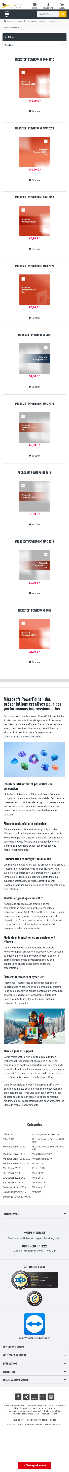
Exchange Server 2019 (14, 1187)
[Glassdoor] (34, 1396)
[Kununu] (42, 1396)
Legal (50, 1405)
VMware (36, 1192)
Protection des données (22, 1414)
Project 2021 (39, 1163)
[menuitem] (62, 6)
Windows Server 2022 (14, 1146)
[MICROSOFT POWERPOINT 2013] (34, 634)
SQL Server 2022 (11, 1168)
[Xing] (26, 1396)
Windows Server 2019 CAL (16, 1163)
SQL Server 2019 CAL (14, 1182)
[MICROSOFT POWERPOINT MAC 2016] (34, 565)
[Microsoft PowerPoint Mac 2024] (34, 152)
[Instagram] (51, 1396)
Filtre (11, 37)
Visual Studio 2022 (42, 1154)
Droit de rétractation (53, 1411)
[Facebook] (18, 1396)
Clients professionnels (14, 1405)
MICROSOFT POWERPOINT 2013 (34, 610)
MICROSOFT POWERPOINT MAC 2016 (34, 542)
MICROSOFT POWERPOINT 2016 (34, 473)
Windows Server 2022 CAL (16, 1158)
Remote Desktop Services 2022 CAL (48, 1140)
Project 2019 (39, 1168)
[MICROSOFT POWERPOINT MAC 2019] (34, 427)
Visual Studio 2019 (42, 1158)
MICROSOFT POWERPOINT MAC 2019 (34, 404)
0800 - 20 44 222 (34, 1246)
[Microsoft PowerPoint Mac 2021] (34, 289)
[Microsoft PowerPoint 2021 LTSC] (34, 221)
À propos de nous (47, 1408)
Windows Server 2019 (14, 1154)
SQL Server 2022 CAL (14, 1177)
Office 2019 (9, 1139)
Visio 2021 (37, 1173)
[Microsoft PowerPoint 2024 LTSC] (34, 83)
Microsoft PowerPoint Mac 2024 (34, 128)
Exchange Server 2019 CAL (17, 1196)
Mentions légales (49, 1414)
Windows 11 (38, 1182)
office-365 (60, 1405)
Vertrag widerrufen (36, 1465)
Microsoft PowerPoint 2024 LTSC (34, 59)
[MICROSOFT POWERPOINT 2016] (34, 496)
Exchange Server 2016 (14, 1192)
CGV (38, 1414)
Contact (33, 1408)
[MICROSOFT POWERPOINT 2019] (34, 358)
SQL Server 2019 (11, 1173)
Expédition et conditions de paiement (24, 1411)
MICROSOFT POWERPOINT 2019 (34, 335)
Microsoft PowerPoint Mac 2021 (34, 266)
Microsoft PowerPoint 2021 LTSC (34, 197)
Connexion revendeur (36, 1405)
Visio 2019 (37, 1177)
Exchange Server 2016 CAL (46, 1134)
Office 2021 (9, 1134)
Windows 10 (38, 1187)
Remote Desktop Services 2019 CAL (48, 1148)
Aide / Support (20, 1408)
